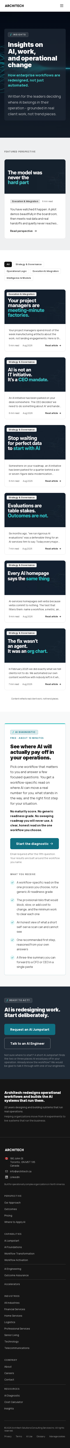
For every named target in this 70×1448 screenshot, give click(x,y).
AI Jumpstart (11, 1240)
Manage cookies (57, 1436)
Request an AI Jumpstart (29, 1029)
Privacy (7, 1436)
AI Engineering (12, 1268)
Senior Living (11, 1335)
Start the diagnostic (32, 843)
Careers (9, 1373)
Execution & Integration (46, 271)
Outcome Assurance (16, 1275)
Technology (11, 1341)
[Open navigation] (62, 6)
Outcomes (10, 1209)
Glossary (41, 1436)
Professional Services (17, 1328)
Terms (19, 1436)
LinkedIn (15, 1177)
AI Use (29, 1436)
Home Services (13, 1315)
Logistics (9, 1322)
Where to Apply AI (14, 1222)
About (8, 1366)
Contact (9, 1379)
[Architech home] (14, 5)
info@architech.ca (20, 1171)
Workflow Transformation (19, 1253)
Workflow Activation (16, 1260)
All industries (12, 1302)
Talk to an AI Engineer (27, 1043)
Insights (9, 1408)
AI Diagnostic (12, 1395)
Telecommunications (16, 1348)
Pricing (8, 1215)
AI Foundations (13, 1247)
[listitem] (35, 320)
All (8, 264)
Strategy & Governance (29, 264)
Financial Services (14, 1309)
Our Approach (12, 1202)
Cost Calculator (13, 1402)
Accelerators (12, 1284)
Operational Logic (17, 271)
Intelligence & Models (19, 278)
